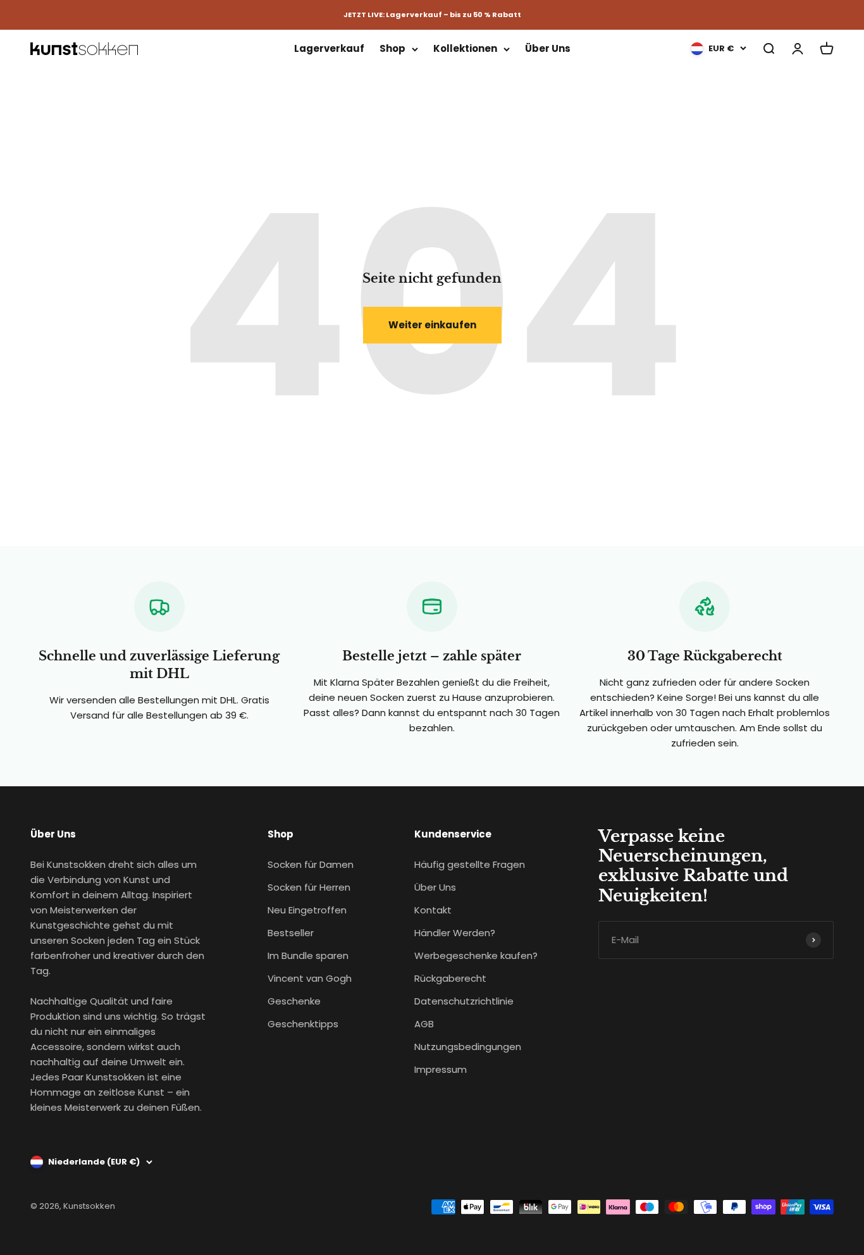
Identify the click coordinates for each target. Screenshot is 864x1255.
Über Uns (548, 48)
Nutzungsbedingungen (467, 1046)
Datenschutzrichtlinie (464, 1001)
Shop (392, 48)
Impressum (440, 1069)
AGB (424, 1023)
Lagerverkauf (329, 48)
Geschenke (294, 1001)
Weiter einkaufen (432, 324)
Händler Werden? (454, 932)
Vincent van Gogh (310, 978)
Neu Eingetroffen (307, 910)
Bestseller (291, 932)
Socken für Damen (311, 864)
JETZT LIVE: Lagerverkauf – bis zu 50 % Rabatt (432, 14)
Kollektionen (465, 48)
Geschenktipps (303, 1023)
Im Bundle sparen (308, 955)
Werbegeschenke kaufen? (476, 955)
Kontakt (433, 910)
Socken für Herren (309, 887)
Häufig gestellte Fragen (469, 864)
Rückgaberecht (450, 978)
